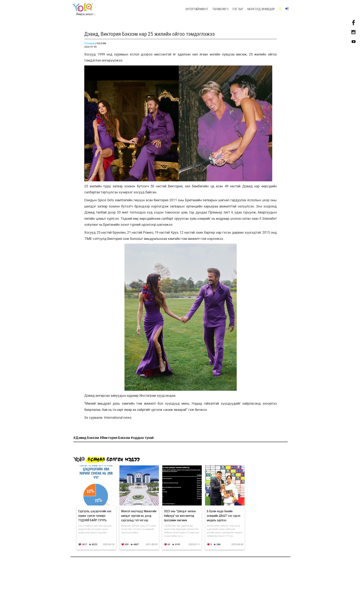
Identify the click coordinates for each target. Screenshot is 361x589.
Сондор (89, 43)
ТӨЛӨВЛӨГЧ (220, 9)
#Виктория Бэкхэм (115, 438)
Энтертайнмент (196, 9)
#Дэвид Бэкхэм (86, 438)
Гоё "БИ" (237, 9)
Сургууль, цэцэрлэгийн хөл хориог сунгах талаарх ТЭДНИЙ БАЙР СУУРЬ (94, 515)
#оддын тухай (142, 438)
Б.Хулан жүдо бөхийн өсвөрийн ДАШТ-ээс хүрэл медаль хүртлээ (223, 515)
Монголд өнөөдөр (261, 9)
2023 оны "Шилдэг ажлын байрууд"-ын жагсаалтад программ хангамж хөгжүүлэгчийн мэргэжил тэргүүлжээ (180, 520)
